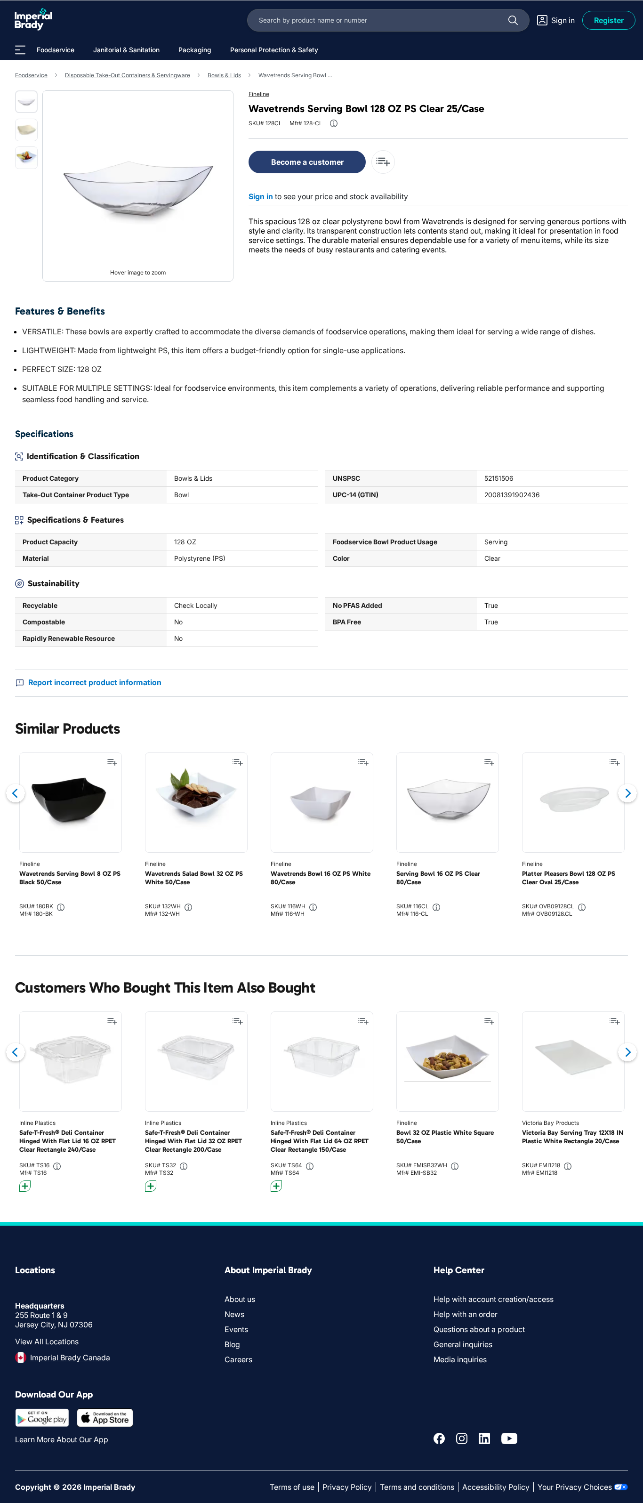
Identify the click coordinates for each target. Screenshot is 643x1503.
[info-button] (334, 123)
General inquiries (463, 1344)
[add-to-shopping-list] (383, 162)
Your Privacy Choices (575, 1487)
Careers (238, 1359)
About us (240, 1299)
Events (236, 1329)
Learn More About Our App (61, 1439)
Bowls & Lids (224, 75)
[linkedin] (484, 1438)
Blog (232, 1344)
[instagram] (461, 1438)
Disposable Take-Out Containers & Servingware (127, 75)
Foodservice (31, 75)
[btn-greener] (25, 1186)
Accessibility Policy (496, 1487)
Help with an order (466, 1314)
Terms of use (292, 1487)
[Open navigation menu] (20, 50)
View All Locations (47, 1341)
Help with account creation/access (494, 1299)
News (234, 1314)
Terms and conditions (417, 1487)
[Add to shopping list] (112, 762)
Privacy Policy (347, 1487)
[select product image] (26, 101)
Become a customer (307, 162)
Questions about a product (479, 1329)
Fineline (259, 93)
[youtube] (509, 1438)
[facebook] (439, 1438)
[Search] (513, 20)
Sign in (261, 196)
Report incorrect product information (94, 682)
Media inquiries (460, 1359)
